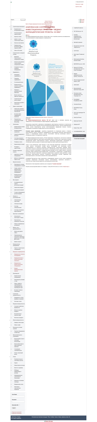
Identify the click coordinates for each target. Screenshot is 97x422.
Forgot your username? (17, 413)
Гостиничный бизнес (18, 82)
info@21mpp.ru (66, 166)
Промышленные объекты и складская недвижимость (18, 86)
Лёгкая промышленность (18, 320)
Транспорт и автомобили (18, 213)
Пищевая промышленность (19, 303)
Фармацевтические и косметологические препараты (18, 259)
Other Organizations (79, 135)
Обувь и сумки (17, 324)
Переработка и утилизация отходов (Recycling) (18, 120)
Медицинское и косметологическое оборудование (18, 264)
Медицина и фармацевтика (19, 251)
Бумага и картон (17, 241)
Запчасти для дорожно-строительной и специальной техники (19, 63)
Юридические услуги (18, 384)
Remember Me (15, 405)
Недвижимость (16, 72)
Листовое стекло (18, 301)
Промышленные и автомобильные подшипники (18, 176)
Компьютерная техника (19, 144)
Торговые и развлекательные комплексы (18, 91)
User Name (14, 394)
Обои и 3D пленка (18, 50)
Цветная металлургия (19, 189)
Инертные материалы (19, 42)
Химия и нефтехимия (17, 106)
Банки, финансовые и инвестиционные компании (19, 345)
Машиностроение (17, 162)
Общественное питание (19, 365)
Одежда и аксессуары (19, 322)
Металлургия (16, 179)
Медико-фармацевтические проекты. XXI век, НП (42, 117)
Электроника (16, 124)
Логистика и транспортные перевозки (17, 388)
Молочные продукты (18, 317)
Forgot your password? (16, 412)
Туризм (15, 362)
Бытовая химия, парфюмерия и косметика (17, 115)
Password (14, 399)
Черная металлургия (18, 187)
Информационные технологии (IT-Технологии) (18, 377)
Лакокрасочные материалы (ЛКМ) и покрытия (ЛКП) (18, 47)
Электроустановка (18, 203)
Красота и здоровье (18, 367)
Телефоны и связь (18, 141)
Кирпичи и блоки (17, 36)
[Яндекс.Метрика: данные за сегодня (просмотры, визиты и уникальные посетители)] (48, 421)
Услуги (14, 356)
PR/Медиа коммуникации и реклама (17, 371)
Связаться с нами (79, 4)
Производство (16, 273)
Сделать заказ (78, 6)
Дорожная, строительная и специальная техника (19, 58)
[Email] (27, 35)
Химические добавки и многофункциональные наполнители (19, 110)
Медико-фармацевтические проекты (18, 270)
